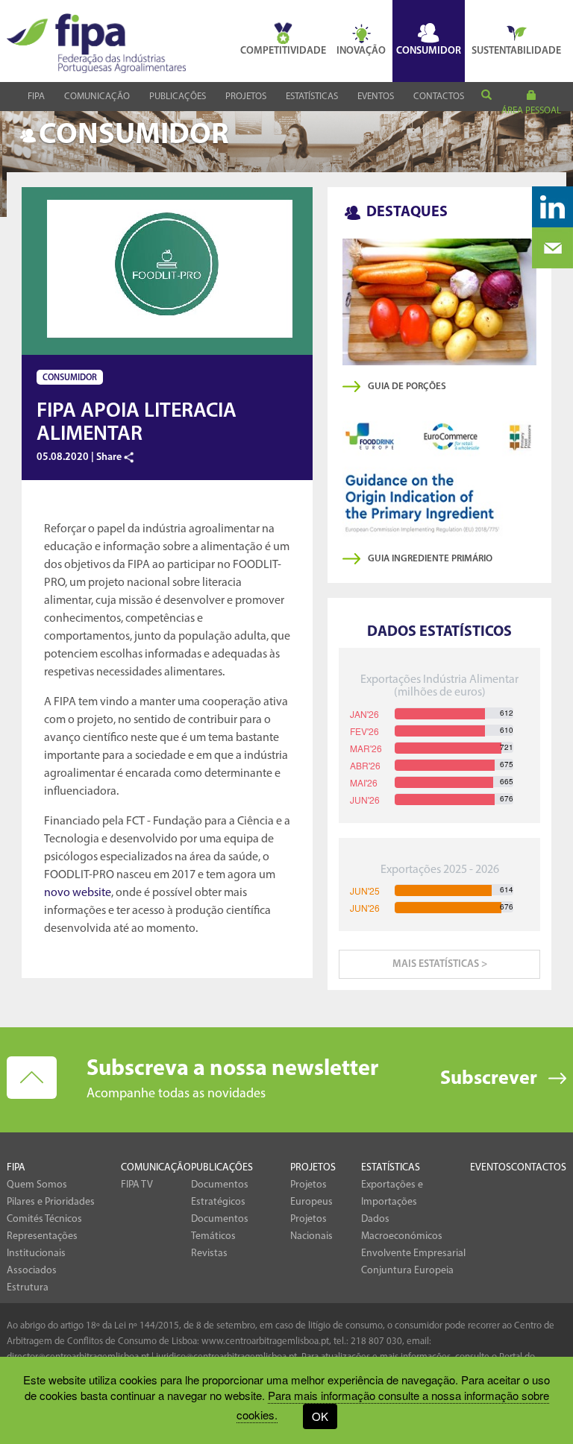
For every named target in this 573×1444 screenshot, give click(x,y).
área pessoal (531, 111)
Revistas (209, 1253)
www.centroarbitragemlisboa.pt (265, 1341)
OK (320, 1416)
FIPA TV (137, 1185)
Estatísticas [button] (312, 96)
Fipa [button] (36, 96)
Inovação (361, 51)
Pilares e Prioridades (51, 1202)
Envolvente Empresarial (413, 1253)
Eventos (375, 96)
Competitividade (283, 51)
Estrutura (27, 1287)
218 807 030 (376, 1341)
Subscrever (488, 1079)
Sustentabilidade (516, 51)
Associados (32, 1270)
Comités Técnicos (44, 1219)
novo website (77, 893)
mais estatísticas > (439, 964)
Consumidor (428, 51)
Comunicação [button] (97, 96)
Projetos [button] (245, 96)
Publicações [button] (177, 96)
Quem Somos (37, 1185)
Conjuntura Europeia (407, 1270)
